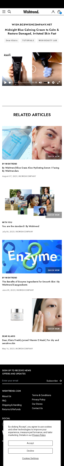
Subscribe (52, 381)
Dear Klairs (12, 40)
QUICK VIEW (53, 156)
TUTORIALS (28, 40)
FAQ (4, 400)
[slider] (19, 82)
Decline (30, 451)
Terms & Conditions (41, 395)
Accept (30, 443)
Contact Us (37, 408)
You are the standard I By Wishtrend (20, 226)
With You (7, 222)
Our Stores (37, 404)
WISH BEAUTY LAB (48, 40)
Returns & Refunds (11, 409)
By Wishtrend (9, 164)
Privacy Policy (39, 435)
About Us (6, 396)
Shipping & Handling (12, 405)
